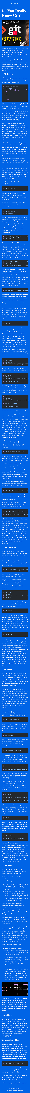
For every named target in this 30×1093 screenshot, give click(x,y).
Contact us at (15, 1090)
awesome (15, 3)
